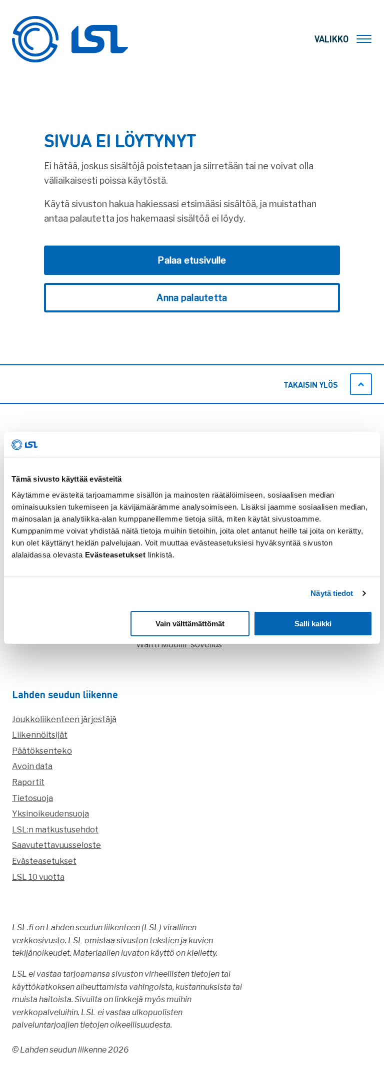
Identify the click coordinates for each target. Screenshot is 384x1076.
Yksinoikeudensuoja (50, 813)
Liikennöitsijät (40, 735)
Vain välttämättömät (190, 623)
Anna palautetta (191, 297)
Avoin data (32, 766)
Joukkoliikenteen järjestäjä (64, 719)
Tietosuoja (32, 798)
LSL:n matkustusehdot (55, 829)
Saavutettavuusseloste (56, 845)
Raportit (28, 782)
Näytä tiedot (331, 593)
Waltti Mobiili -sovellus (179, 644)
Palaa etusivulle (192, 260)
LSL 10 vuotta (38, 877)
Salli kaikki (313, 623)
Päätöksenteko (42, 751)
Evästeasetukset (44, 861)
